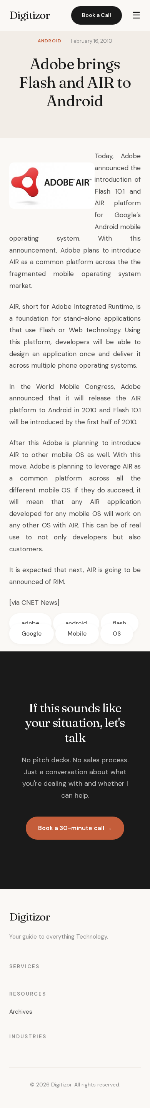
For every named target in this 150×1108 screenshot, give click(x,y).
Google (32, 634)
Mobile (77, 634)
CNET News (39, 602)
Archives (20, 1012)
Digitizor (29, 15)
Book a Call (96, 15)
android (76, 623)
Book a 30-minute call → (75, 828)
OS (117, 634)
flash (119, 623)
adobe (30, 623)
